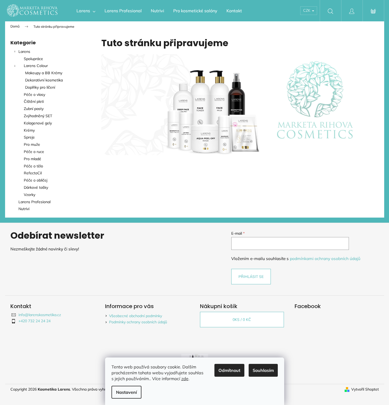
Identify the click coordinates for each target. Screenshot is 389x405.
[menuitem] (86, 10)
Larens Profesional (34, 201)
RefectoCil (33, 173)
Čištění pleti (34, 101)
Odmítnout (229, 370)
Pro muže (32, 144)
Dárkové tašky (36, 187)
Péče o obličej (35, 180)
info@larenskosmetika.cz (39, 314)
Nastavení (126, 392)
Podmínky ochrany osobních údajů (138, 322)
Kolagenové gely (38, 123)
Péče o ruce (34, 151)
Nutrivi (24, 208)
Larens (24, 51)
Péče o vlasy (34, 94)
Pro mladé (32, 158)
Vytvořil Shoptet (365, 389)
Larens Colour (36, 65)
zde (184, 378)
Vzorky (29, 194)
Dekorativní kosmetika (44, 80)
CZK (307, 10)
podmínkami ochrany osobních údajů (325, 258)
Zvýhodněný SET (38, 115)
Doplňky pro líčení (40, 87)
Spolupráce (33, 58)
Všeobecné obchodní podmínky (135, 315)
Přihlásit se (251, 276)
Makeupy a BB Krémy (43, 72)
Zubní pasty (34, 108)
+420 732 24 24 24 (34, 321)
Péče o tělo (33, 166)
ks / (242, 319)
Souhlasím (263, 370)
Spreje (29, 137)
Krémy (29, 130)
